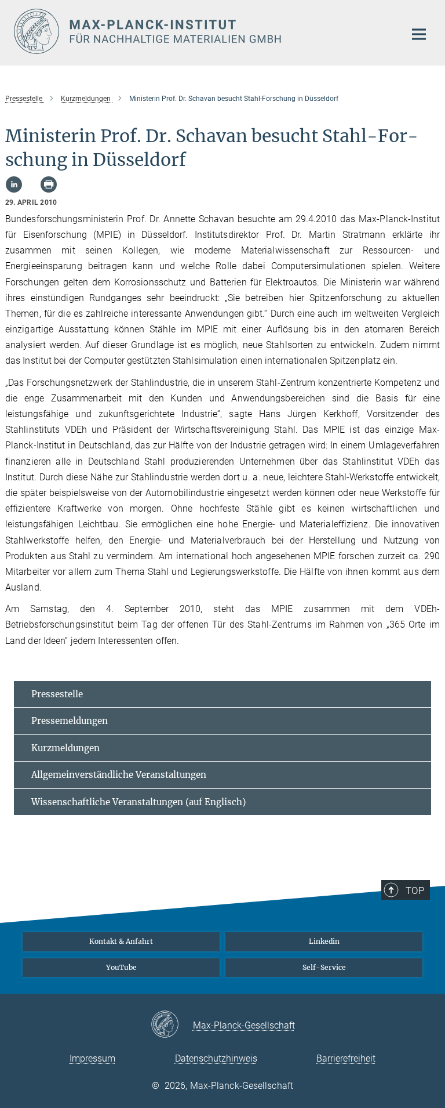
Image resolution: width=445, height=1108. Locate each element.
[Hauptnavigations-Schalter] (419, 34)
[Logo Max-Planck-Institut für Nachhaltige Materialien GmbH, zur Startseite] (202, 31)
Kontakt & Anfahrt (121, 941)
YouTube (121, 967)
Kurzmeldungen (65, 748)
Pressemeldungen (69, 720)
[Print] (48, 184)
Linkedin (324, 941)
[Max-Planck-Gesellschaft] (172, 1025)
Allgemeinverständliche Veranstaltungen (118, 774)
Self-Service (324, 967)
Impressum (92, 1058)
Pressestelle (57, 694)
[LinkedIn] (14, 184)
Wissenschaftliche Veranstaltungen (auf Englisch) (138, 802)
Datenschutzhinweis (216, 1058)
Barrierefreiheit (345, 1058)
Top (415, 890)
